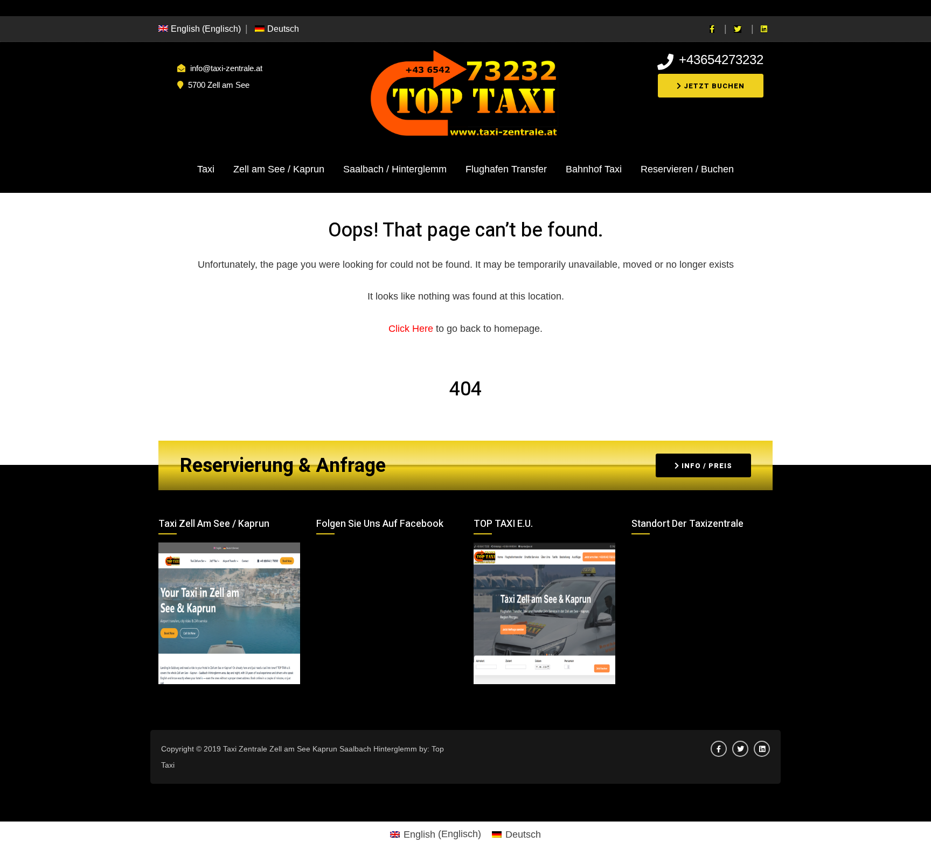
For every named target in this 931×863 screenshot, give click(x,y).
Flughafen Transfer (506, 169)
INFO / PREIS (705, 466)
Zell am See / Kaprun (278, 169)
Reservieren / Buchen (687, 169)
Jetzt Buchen (713, 86)
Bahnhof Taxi (594, 169)
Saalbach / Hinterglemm (395, 169)
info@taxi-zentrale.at (226, 68)
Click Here (412, 328)
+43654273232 (721, 59)
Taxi (205, 169)
